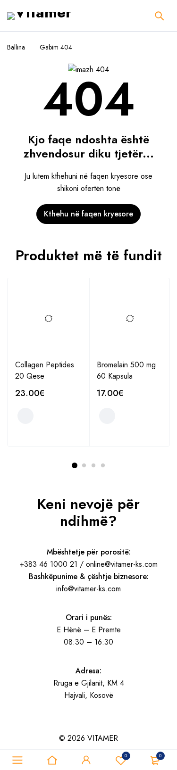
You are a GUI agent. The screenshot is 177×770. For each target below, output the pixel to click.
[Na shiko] (35, 725)
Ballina (16, 47)
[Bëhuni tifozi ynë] (10, 725)
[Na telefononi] (59, 725)
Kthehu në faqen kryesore (88, 213)
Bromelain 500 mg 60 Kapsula (126, 370)
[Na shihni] (22, 725)
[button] (25, 416)
